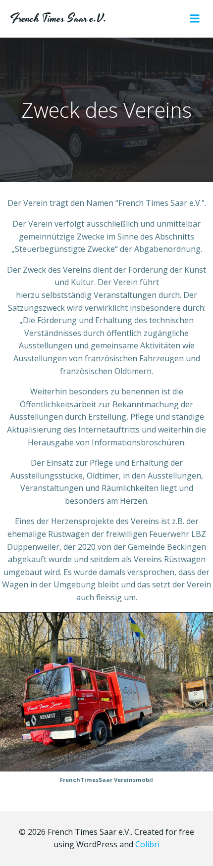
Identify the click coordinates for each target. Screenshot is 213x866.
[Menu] (194, 18)
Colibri (147, 844)
